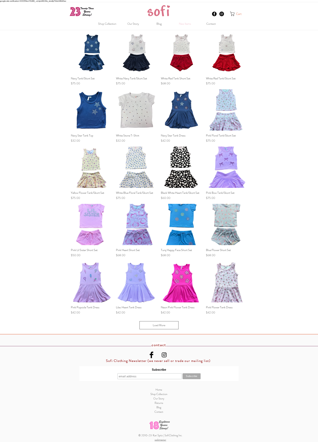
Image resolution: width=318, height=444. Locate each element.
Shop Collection (158, 394)
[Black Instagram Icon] (164, 355)
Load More (159, 325)
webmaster (160, 440)
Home (159, 390)
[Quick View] (91, 52)
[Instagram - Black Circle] (221, 14)
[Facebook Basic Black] (151, 355)
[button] (238, 14)
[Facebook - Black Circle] (214, 14)
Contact (158, 412)
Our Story (158, 398)
